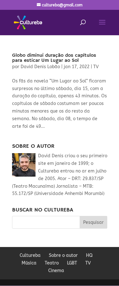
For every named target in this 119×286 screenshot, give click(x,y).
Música (29, 263)
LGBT (72, 263)
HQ (89, 255)
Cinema (56, 270)
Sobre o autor (63, 255)
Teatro (52, 263)
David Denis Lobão (40, 66)
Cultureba (30, 255)
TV (96, 66)
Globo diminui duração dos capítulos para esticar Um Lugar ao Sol (54, 58)
